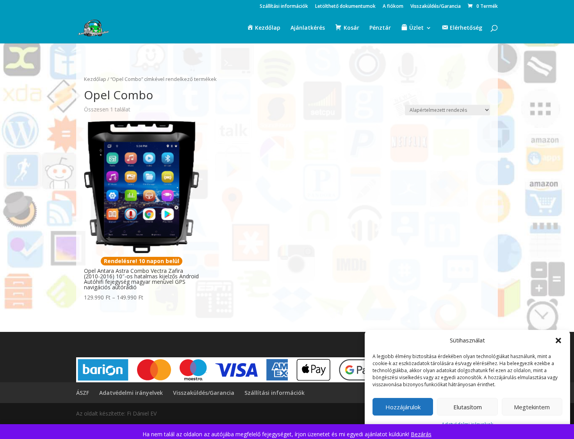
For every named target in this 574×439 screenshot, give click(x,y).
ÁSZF (82, 392)
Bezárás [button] (421, 434)
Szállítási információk (284, 6)
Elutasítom (467, 407)
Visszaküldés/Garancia (435, 6)
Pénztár (380, 28)
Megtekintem (532, 407)
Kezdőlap (95, 78)
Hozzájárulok (403, 407)
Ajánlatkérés (308, 28)
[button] (558, 340)
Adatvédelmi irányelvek (131, 392)
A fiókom (393, 6)
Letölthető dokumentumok (345, 6)
